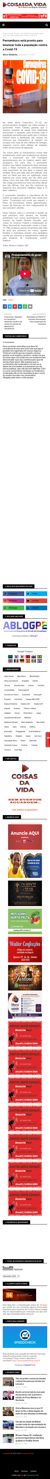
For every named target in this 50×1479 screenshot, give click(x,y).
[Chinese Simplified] (28, 658)
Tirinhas (24, 745)
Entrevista (18, 699)
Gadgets (7, 713)
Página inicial (8, 33)
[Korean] (16, 658)
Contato (33, 1471)
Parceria (24, 1471)
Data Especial (23, 690)
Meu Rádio (41, 722)
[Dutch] (39, 662)
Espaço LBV (38, 704)
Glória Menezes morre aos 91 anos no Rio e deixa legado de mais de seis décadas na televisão (31, 1411)
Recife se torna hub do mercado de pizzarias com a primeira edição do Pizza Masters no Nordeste (30, 1396)
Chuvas (7, 685)
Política (32, 727)
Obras (6, 727)
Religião (19, 736)
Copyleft (6, 1453)
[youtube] (36, 600)
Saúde (16, 33)
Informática (27, 713)
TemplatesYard (32, 1475)
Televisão (33, 741)
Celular (35, 681)
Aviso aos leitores (11, 681)
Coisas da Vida (27, 1453)
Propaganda (20, 731)
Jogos (38, 713)
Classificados (19, 685)
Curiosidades (9, 690)
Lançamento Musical (12, 718)
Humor (17, 713)
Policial (23, 727)
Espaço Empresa (10, 704)
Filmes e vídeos (30, 708)
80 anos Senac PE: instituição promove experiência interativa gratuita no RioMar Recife (30, 1438)
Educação (38, 695)
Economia (26, 695)
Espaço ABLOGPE (32, 699)
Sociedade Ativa (10, 741)
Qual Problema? (35, 731)
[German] (22, 662)
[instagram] (13, 600)
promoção (8, 731)
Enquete (7, 699)
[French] (16, 662)
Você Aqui (18, 750)
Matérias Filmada (11, 722)
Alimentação (34, 676)
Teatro (23, 741)
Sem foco (38, 736)
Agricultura (21, 676)
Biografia (25, 681)
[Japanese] (22, 658)
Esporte (7, 708)
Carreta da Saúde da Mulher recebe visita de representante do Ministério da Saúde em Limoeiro (31, 1424)
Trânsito (34, 745)
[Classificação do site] (19, 1300)
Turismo (7, 750)
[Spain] (28, 662)
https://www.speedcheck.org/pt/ (26, 1360)
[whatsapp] (13, 608)
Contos (31, 685)
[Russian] (34, 658)
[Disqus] (25, 477)
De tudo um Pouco (11, 695)
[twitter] (36, 593)
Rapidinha (8, 736)
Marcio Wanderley (10, 55)
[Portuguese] (39, 658)
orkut (15, 727)
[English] (10, 662)
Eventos (17, 708)
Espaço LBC (25, 704)
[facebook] (13, 593)
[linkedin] (36, 608)
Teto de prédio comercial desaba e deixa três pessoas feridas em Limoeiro (31, 1381)
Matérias (27, 718)
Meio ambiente (27, 722)
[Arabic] (10, 658)
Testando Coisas (10, 745)
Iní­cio (16, 1471)
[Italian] (34, 662)
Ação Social (8, 676)
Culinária (41, 685)
